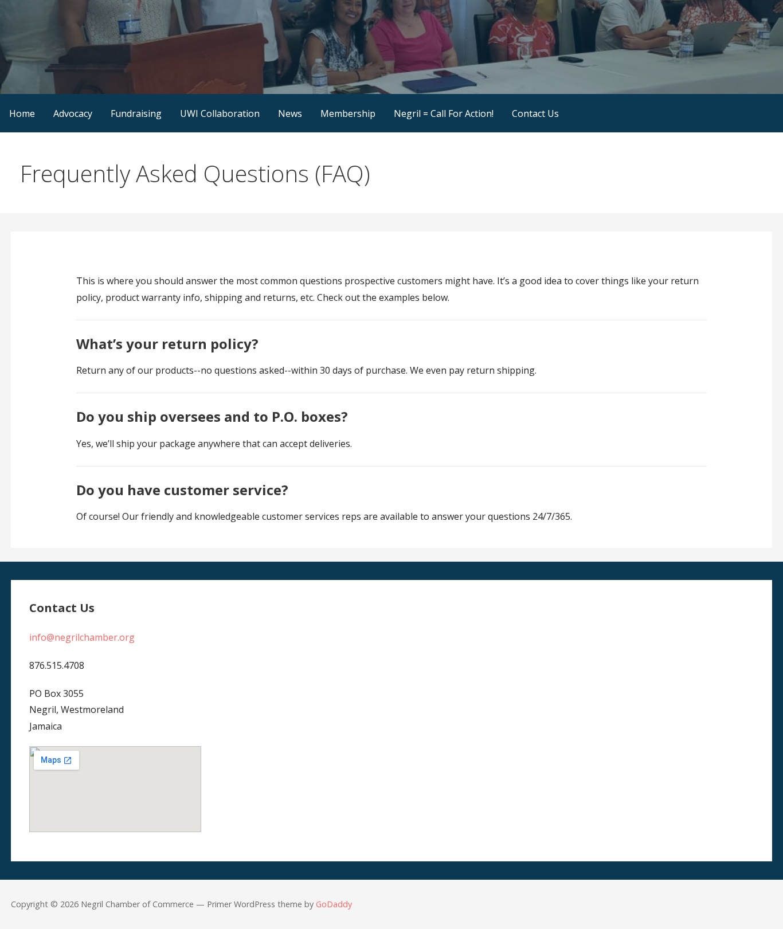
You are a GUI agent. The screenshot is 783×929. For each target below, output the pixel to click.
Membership (347, 113)
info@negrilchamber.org (82, 637)
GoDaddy (334, 904)
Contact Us (535, 113)
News (290, 113)
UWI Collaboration (220, 113)
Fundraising (136, 113)
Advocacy (72, 113)
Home (22, 113)
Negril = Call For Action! (444, 113)
